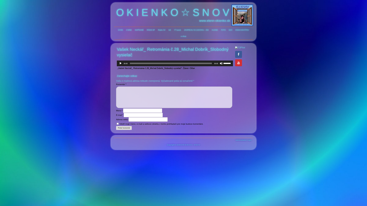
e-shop (183, 36)
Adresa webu (122, 119)
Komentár (121, 84)
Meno (119, 110)
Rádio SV (161, 30)
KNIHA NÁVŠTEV (242, 30)
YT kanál (177, 30)
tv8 (170, 30)
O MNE (129, 30)
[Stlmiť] (221, 63)
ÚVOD (120, 30)
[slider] (227, 63)
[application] (175, 63)
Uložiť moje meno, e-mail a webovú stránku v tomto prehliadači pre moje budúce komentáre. (161, 124)
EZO (230, 30)
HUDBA (215, 30)
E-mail (119, 115)
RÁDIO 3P (151, 30)
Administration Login (244, 140)
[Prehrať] (120, 63)
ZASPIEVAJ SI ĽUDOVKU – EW (196, 30)
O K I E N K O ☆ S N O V (172, 12)
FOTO (223, 30)
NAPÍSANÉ (139, 30)
